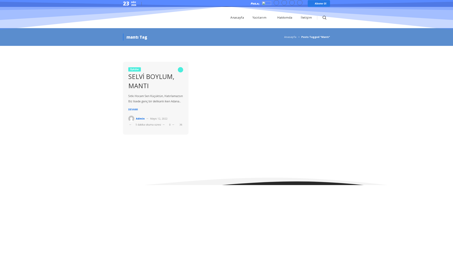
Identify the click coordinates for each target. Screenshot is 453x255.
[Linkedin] (292, 2)
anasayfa (290, 37)
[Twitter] (276, 2)
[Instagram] (299, 2)
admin (140, 118)
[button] (319, 3)
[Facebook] (284, 2)
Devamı (133, 109)
